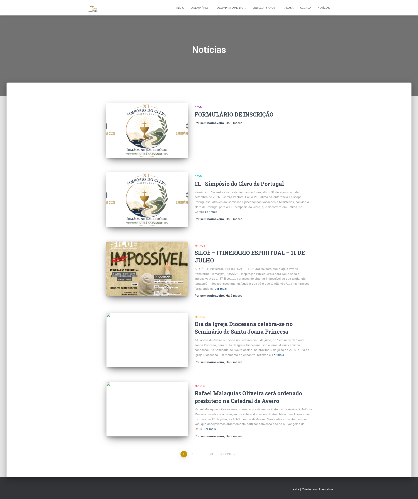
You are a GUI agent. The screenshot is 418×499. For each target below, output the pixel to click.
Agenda (305, 7)
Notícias (324, 7)
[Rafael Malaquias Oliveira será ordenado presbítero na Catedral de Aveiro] (147, 409)
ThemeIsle (326, 489)
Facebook (88, 489)
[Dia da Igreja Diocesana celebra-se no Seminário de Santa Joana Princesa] (147, 340)
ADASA (289, 7)
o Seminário (200, 7)
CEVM (198, 107)
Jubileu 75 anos (264, 7)
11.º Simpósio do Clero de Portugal (239, 183)
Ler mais (211, 211)
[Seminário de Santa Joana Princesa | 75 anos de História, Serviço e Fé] (93, 7)
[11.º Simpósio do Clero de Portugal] (147, 199)
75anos (200, 245)
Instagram (96, 489)
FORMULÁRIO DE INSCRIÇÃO (234, 114)
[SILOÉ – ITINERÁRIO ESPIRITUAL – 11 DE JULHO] (147, 269)
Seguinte (226, 454)
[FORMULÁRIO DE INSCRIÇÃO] (147, 130)
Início (180, 7)
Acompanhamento (230, 7)
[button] (210, 7)
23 (211, 454)
